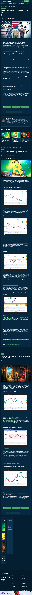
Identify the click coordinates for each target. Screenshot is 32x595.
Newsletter (26, 1)
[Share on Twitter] (7, 18)
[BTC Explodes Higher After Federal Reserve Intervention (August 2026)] (15, 135)
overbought (13, 420)
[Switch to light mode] (30, 1)
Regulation (23, 578)
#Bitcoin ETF (19, 111)
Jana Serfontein (9, 118)
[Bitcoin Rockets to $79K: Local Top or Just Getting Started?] (5, 135)
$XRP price (13, 212)
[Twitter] (2, 562)
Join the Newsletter (9, 529)
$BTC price (16, 238)
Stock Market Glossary (25, 590)
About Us (13, 583)
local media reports (9, 53)
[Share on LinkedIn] (9, 18)
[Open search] (22, 1)
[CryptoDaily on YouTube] (11, 18)
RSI (12, 330)
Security (23, 575)
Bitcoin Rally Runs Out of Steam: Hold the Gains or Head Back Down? (25, 140)
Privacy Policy (13, 586)
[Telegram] (4, 560)
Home (1, 6)
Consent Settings (24, 583)
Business (13, 581)
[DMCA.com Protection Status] (3, 579)
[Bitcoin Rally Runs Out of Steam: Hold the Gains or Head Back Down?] (26, 135)
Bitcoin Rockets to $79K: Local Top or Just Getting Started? (5, 140)
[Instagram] (2, 560)
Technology (13, 579)
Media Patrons (13, 587)
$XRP (26, 238)
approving (16, 47)
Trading (12, 578)
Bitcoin (4, 147)
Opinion (23, 572)
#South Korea (14, 111)
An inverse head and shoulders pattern (8, 279)
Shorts (23, 579)
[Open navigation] (2, 1)
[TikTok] (4, 558)
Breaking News (5, 6)
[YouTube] (2, 558)
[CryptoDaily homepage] (7, 1)
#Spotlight (12, 344)
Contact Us (13, 590)
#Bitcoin (7, 344)
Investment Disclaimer (24, 587)
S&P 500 (23, 581)
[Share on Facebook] (5, 18)
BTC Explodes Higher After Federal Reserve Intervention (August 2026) (16, 140)
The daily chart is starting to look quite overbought (10, 285)
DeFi (12, 575)
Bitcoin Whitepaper (24, 586)
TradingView (7, 208)
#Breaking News (8, 111)
